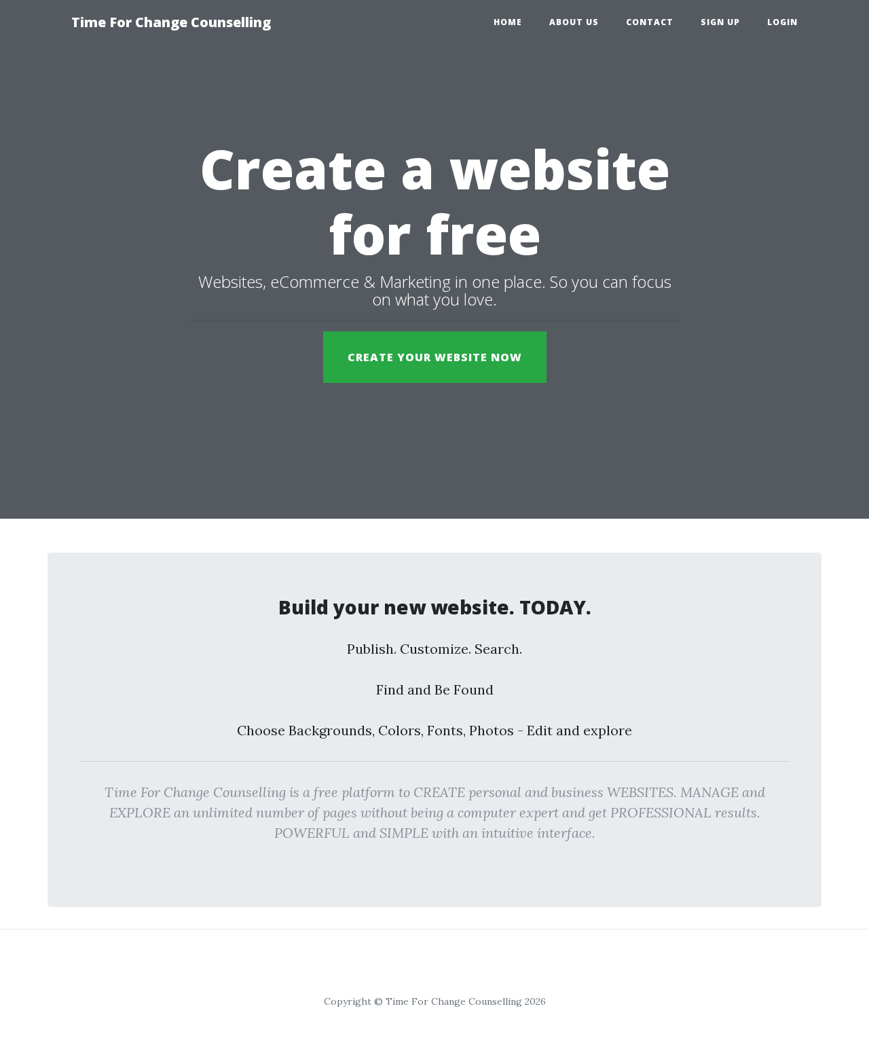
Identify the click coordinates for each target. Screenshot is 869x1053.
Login (782, 22)
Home (508, 22)
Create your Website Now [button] (435, 357)
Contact (649, 22)
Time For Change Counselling (171, 22)
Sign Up (720, 22)
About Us (574, 22)
